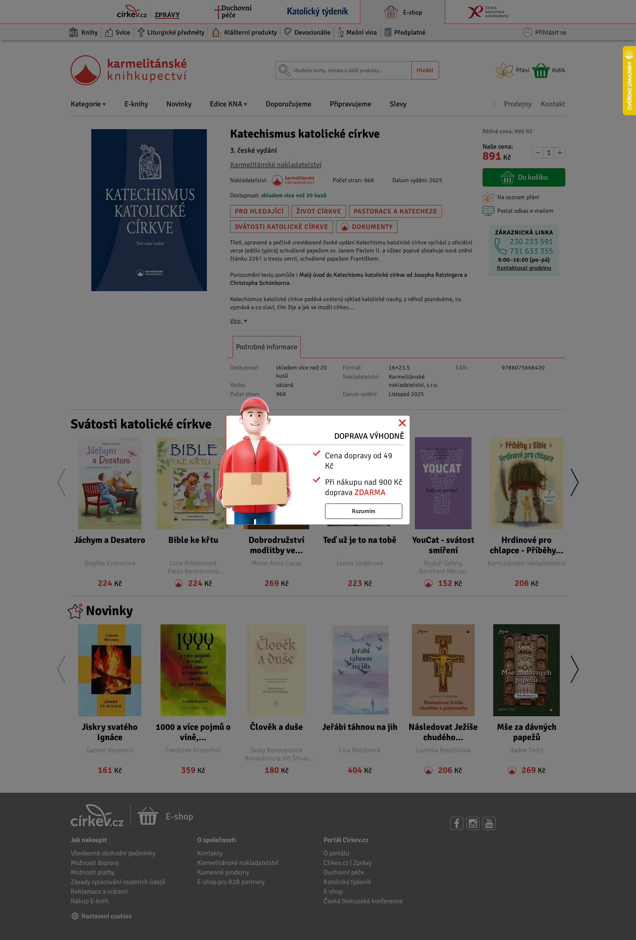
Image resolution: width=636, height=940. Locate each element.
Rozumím (363, 511)
